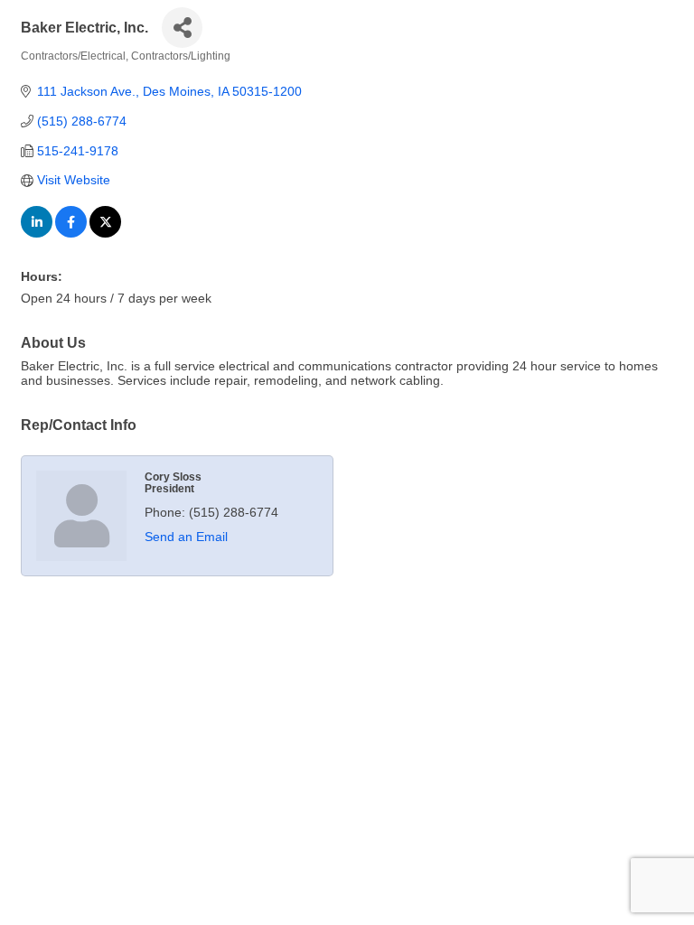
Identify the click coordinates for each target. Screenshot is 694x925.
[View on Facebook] (71, 233)
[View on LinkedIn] (36, 233)
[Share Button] (182, 27)
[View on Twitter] (105, 233)
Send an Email (186, 536)
